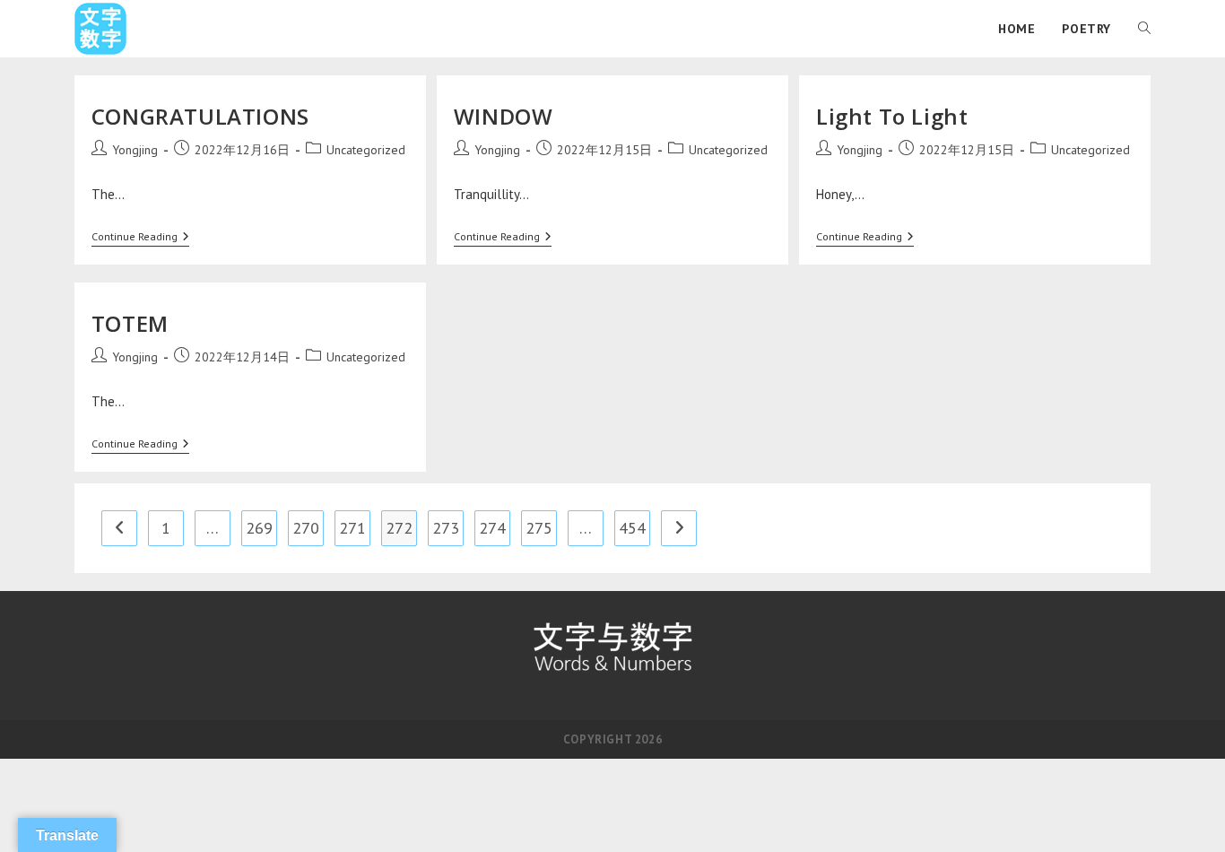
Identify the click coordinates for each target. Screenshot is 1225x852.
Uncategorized (365, 150)
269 (259, 527)
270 (305, 527)
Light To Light (892, 116)
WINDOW (503, 116)
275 (539, 527)
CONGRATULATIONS (200, 116)
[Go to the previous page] (119, 528)
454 (632, 527)
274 (492, 527)
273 (445, 527)
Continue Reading (140, 236)
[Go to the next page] (679, 528)
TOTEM (130, 323)
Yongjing (135, 150)
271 (352, 527)
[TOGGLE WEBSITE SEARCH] (1144, 28)
